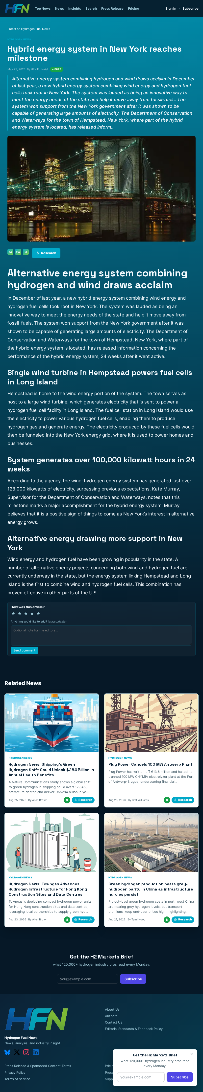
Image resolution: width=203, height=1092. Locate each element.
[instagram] (26, 1052)
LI (26, 251)
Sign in (170, 8)
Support (111, 1079)
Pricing (133, 8)
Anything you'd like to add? (39, 621)
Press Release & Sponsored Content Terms (37, 1066)
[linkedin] (36, 1052)
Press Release (112, 8)
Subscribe (190, 8)
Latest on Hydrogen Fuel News (28, 29)
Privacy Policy (14, 1072)
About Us (112, 1009)
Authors (111, 1016)
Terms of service (17, 1079)
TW (18, 251)
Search (91, 8)
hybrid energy (93, 298)
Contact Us (113, 1022)
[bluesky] (7, 1052)
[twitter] (17, 1052)
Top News (43, 8)
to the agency (45, 481)
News (59, 8)
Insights (74, 8)
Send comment (24, 650)
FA (10, 251)
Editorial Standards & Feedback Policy (134, 1029)
